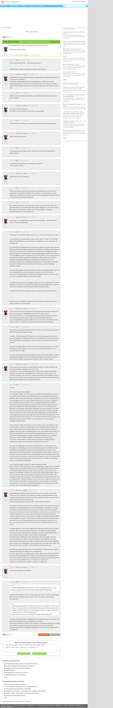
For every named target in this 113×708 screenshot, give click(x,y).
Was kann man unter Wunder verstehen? (15, 684)
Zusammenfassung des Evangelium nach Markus (17, 688)
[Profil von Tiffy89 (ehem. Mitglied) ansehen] (5, 78)
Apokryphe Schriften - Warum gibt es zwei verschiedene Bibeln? (21, 693)
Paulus (6, 670)
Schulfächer (4, 6)
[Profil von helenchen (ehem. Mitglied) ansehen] (5, 49)
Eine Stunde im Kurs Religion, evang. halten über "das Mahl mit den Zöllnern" (25, 691)
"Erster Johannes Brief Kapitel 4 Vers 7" (15, 695)
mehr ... (6, 677)
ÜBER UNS (71, 705)
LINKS (65, 705)
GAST (17, 60)
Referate (24, 6)
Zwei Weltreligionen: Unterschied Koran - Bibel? (17, 663)
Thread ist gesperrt (44, 634)
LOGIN (73, 1)
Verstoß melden (55, 634)
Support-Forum (20, 701)
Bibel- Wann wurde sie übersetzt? (13, 668)
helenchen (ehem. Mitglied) (21, 55)
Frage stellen (32, 6)
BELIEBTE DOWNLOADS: (70, 84)
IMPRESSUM (59, 705)
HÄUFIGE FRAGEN (6, 705)
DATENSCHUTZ (31, 705)
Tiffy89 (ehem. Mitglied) (21, 74)
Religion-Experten (41, 642)
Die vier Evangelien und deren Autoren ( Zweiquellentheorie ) (20, 686)
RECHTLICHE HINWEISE (19, 705)
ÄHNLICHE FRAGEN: (69, 28)
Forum (4, 27)
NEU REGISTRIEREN (81, 1)
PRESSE (3, 706)
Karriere (40, 6)
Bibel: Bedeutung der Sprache (12, 672)
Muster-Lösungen (14, 6)
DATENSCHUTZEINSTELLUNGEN (45, 705)
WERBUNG (10, 706)
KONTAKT (78, 705)
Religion (27, 701)
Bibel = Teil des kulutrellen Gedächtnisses (15, 666)
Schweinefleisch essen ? (11, 674)
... (65, 79)
